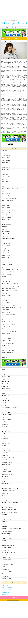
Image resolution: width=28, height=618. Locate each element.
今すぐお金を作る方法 (6, 157)
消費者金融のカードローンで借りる (9, 305)
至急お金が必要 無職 (5, 497)
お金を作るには (5, 150)
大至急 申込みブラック (6, 153)
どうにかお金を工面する (6, 231)
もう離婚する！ (5, 191)
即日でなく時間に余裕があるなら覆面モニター (11, 290)
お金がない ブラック (6, 262)
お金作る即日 (4, 214)
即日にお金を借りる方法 (6, 212)
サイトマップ (14, 597)
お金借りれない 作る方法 (7, 340)
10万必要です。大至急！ (7, 338)
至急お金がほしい (5, 174)
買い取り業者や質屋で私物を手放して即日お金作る (12, 286)
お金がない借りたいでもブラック (8, 238)
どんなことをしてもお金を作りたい (9, 210)
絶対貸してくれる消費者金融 (7, 352)
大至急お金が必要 (5, 233)
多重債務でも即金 (5, 205)
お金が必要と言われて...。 (7, 193)
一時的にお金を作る (6, 181)
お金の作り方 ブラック (5, 478)
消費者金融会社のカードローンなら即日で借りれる (12, 307)
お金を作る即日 (5, 300)
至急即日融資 (4, 179)
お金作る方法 (4, 293)
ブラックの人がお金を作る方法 (8, 350)
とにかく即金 (4, 267)
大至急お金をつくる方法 (6, 172)
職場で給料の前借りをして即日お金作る (9, 288)
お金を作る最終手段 (6, 160)
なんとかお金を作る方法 (6, 195)
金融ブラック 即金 (5, 257)
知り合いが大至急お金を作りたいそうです (10, 188)
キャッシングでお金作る (6, 295)
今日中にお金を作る (6, 162)
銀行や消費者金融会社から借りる (8, 324)
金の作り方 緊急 (5, 240)
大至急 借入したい (5, 345)
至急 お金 (4, 186)
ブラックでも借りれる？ (6, 326)
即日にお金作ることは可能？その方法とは (10, 283)
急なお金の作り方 (5, 229)
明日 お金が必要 (5, 164)
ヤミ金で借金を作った (6, 183)
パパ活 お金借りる (5, 248)
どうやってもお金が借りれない (8, 200)
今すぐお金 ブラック (6, 219)
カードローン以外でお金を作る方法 (9, 198)
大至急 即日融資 (5, 355)
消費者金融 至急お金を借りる (7, 264)
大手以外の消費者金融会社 (7, 309)
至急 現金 (4, 276)
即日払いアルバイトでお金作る (7, 507)
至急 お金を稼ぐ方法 (6, 217)
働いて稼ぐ (4, 319)
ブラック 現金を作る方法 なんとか (8, 343)
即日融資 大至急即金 (6, 169)
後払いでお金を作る (6, 176)
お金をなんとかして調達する (7, 538)
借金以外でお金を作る (6, 224)
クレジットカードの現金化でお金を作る (9, 314)
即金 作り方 (4, 226)
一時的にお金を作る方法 (6, 252)
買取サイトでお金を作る (6, 519)
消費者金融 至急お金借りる (7, 255)
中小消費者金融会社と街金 (7, 312)
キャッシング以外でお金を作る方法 (9, 331)
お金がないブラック (6, 333)
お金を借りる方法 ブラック (7, 274)
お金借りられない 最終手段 (7, 243)
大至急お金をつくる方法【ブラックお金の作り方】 (14, 23)
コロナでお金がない (6, 347)
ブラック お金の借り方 (6, 207)
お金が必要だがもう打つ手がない (8, 271)
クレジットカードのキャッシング (8, 321)
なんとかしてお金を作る (6, 302)
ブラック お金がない (6, 250)
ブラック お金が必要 (6, 281)
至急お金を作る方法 (6, 167)
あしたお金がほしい (6, 328)
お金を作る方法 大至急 (5, 557)
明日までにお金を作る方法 (7, 245)
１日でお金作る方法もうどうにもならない (10, 269)
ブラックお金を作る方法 (6, 155)
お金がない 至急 (5, 236)
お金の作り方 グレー (6, 202)
